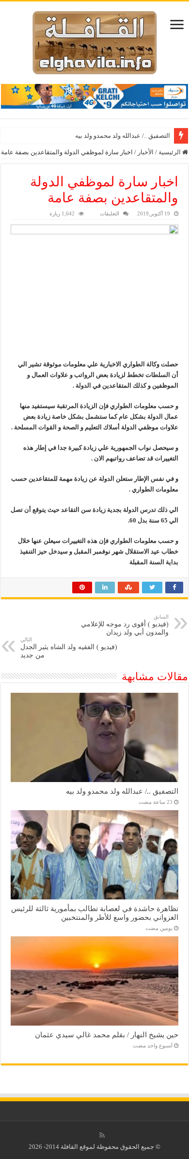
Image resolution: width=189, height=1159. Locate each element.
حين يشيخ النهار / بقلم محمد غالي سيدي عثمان (106, 1034)
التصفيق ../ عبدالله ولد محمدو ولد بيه (122, 135)
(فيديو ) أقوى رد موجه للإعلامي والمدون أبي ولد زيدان (125, 625)
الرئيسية (170, 152)
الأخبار (146, 152)
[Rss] (102, 1135)
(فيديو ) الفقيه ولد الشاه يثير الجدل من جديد (68, 648)
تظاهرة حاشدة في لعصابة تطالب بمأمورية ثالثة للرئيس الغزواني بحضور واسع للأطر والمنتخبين (94, 912)
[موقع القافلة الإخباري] (95, 40)
